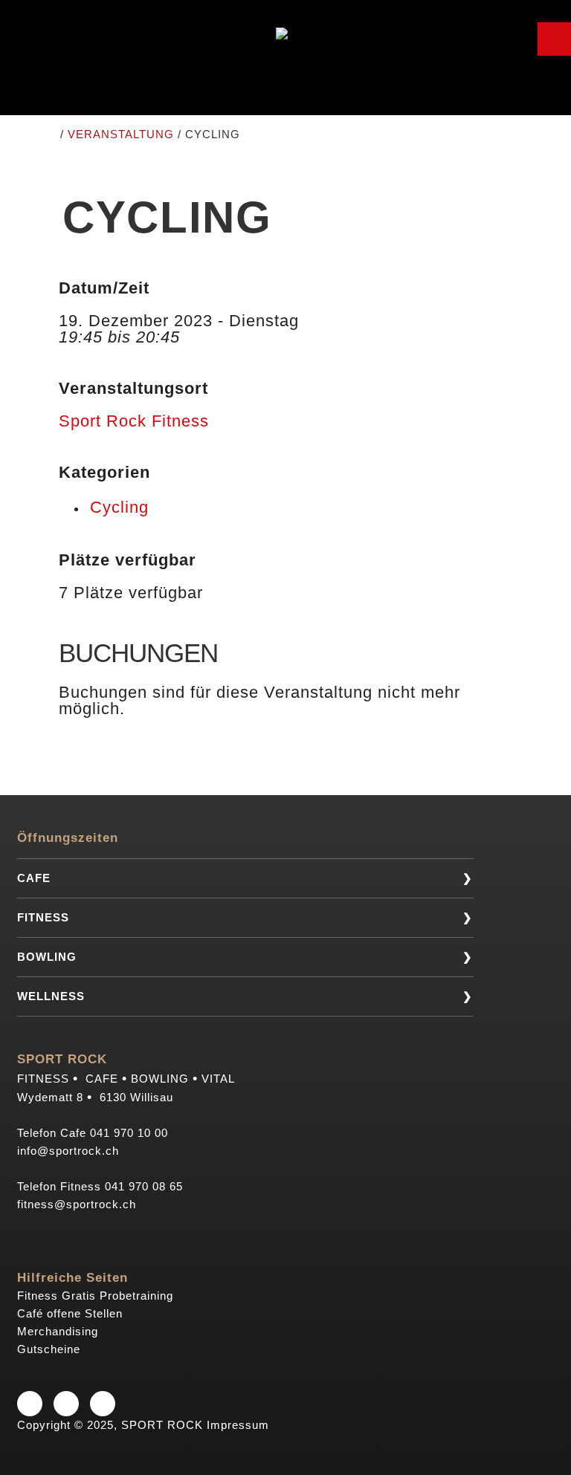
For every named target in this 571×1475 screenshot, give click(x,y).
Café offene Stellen (70, 1313)
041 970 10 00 (129, 1132)
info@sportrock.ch (68, 1150)
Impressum (238, 1425)
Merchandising (57, 1331)
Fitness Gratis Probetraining (95, 1295)
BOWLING (47, 956)
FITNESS (43, 917)
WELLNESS (51, 996)
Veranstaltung (121, 134)
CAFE (34, 878)
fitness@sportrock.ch (76, 1204)
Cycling (119, 507)
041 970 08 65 (144, 1186)
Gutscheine (48, 1349)
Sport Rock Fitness (134, 421)
